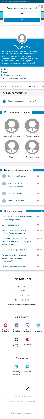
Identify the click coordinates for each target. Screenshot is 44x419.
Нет (22, 13)
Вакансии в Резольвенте (27, 372)
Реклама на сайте (22, 295)
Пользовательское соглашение (22, 304)
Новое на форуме (14, 211)
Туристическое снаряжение (13, 78)
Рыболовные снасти (10, 75)
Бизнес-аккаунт (22, 300)
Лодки (4, 69)
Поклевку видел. (15, 193)
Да (22, 20)
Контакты (22, 290)
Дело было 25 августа (17, 176)
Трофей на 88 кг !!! (16, 201)
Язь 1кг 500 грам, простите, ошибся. (16, 185)
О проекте (22, 286)
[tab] (17, 86)
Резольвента (16, 374)
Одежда (5, 72)
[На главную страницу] (22, 279)
